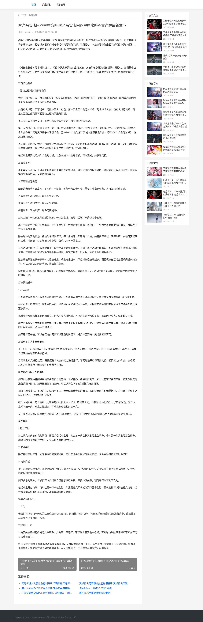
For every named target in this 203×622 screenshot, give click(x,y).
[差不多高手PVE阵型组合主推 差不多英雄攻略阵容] (154, 44)
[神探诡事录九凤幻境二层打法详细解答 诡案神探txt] (154, 112)
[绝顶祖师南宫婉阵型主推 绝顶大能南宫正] (154, 89)
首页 (34, 4)
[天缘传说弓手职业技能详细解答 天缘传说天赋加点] (154, 32)
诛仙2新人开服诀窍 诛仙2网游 (95, 588)
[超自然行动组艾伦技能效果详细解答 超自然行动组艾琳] (154, 147)
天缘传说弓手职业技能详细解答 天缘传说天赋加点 (105, 583)
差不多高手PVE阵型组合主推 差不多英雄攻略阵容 (47, 588)
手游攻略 (60, 4)
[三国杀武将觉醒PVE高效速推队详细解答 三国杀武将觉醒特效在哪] (154, 67)
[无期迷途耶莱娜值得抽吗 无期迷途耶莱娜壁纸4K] (154, 168)
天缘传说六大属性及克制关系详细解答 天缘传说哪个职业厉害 (47, 583)
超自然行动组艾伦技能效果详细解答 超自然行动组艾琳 (175, 149)
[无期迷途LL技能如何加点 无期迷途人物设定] (154, 203)
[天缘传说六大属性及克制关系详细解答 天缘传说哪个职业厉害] (154, 21)
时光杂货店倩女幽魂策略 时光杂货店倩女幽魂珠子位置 (174, 103)
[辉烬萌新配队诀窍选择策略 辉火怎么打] (154, 135)
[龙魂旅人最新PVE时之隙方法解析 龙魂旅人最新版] (154, 124)
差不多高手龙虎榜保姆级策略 (94, 592)
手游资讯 (46, 4)
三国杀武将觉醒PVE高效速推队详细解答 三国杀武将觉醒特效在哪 (47, 592)
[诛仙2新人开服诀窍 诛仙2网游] (154, 56)
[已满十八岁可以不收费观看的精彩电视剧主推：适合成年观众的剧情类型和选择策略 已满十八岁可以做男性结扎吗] (154, 180)
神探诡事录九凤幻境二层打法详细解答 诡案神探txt (174, 115)
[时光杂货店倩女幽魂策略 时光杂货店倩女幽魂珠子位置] (154, 100)
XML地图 (72, 617)
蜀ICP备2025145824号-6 (57, 617)
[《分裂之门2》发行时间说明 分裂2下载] (154, 215)
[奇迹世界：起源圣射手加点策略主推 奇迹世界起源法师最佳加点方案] (154, 192)
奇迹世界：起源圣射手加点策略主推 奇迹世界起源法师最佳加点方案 (175, 194)
